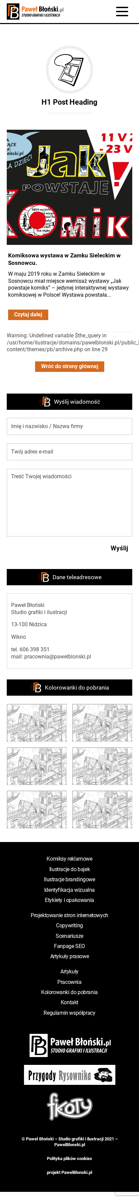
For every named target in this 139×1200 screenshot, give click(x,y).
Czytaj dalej (28, 314)
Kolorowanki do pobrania (69, 992)
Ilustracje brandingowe (69, 879)
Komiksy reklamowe (69, 859)
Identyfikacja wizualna (69, 890)
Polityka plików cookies (69, 1158)
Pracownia (69, 982)
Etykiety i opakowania (69, 900)
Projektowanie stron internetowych (69, 915)
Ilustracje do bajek (69, 869)
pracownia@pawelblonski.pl (57, 656)
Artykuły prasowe (69, 956)
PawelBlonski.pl (69, 1144)
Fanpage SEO (69, 946)
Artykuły (69, 971)
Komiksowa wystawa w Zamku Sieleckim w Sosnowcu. (64, 259)
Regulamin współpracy (69, 1013)
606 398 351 (35, 649)
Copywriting (69, 925)
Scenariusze (69, 936)
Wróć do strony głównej (69, 366)
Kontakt (69, 1002)
